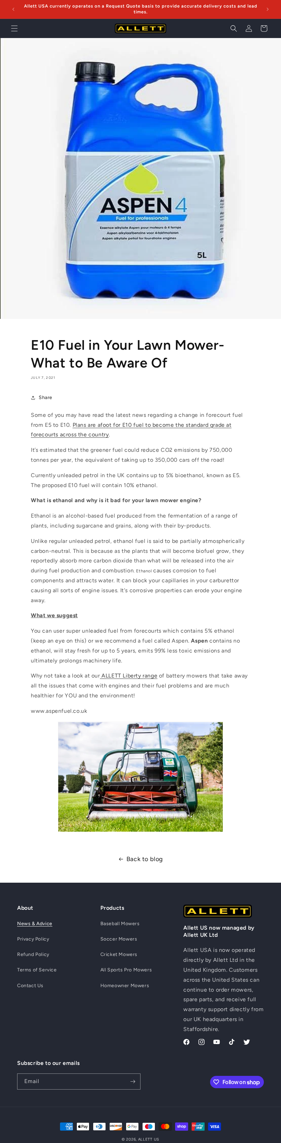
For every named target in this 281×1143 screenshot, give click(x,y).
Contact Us (30, 986)
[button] (14, 28)
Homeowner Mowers (124, 986)
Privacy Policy (33, 939)
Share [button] (45, 397)
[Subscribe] (132, 1081)
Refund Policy (33, 954)
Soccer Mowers (118, 939)
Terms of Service (37, 970)
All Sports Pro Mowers (126, 970)
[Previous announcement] (13, 9)
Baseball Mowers (120, 924)
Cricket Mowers (118, 954)
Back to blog (144, 859)
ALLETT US (148, 1139)
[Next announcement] (267, 9)
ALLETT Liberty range (129, 675)
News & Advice (34, 924)
